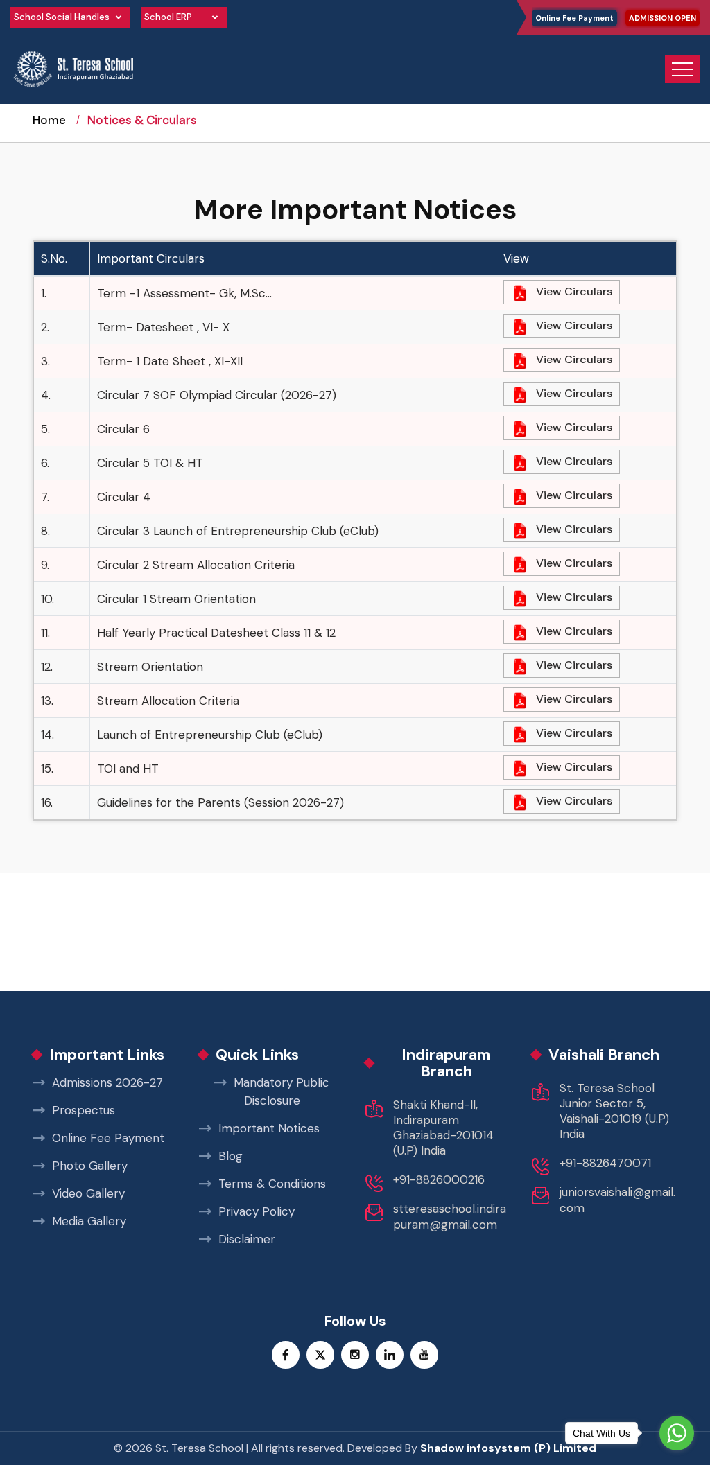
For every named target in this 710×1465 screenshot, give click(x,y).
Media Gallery (89, 1221)
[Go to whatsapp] (676, 1433)
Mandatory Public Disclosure (281, 1091)
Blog (230, 1156)
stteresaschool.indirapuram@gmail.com (449, 1216)
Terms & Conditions (272, 1183)
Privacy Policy (256, 1211)
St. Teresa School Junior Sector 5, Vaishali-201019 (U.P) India (614, 1110)
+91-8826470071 (605, 1162)
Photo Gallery (90, 1165)
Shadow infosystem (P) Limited (508, 1448)
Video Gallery (88, 1193)
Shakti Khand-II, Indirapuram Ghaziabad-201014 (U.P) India (443, 1127)
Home (49, 120)
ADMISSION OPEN (662, 18)
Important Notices (269, 1128)
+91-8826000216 (439, 1179)
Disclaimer (246, 1239)
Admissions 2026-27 (107, 1082)
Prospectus (83, 1110)
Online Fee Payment (574, 18)
